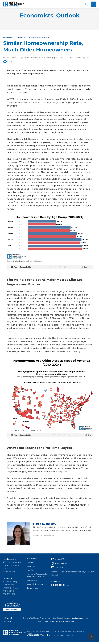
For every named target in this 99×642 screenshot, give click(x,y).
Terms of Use (32, 588)
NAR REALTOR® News (14, 37)
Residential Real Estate (34, 57)
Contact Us (59, 559)
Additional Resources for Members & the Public (37, 575)
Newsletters (32, 559)
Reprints (30, 570)
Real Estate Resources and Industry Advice (70, 618)
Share (10, 61)
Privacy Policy (33, 580)
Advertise (31, 566)
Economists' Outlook (50, 15)
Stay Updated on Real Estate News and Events (57, 621)
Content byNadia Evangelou (45, 535)
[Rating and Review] (12, 610)
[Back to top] (91, 637)
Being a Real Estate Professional (36, 618)
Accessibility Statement (37, 584)
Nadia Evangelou (81, 57)
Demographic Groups (55, 57)
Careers (30, 563)
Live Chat (59, 567)
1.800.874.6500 (61, 563)
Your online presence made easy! (56, 635)
